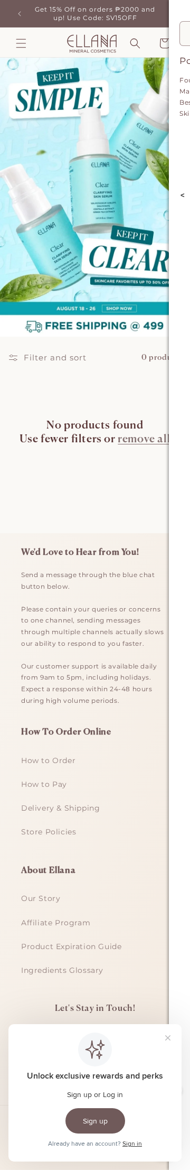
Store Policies (48, 832)
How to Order (48, 760)
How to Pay (44, 784)
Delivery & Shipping (60, 808)
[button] (21, 43)
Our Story (40, 898)
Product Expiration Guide (71, 946)
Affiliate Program (55, 922)
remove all (144, 439)
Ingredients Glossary (62, 970)
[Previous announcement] (19, 13)
